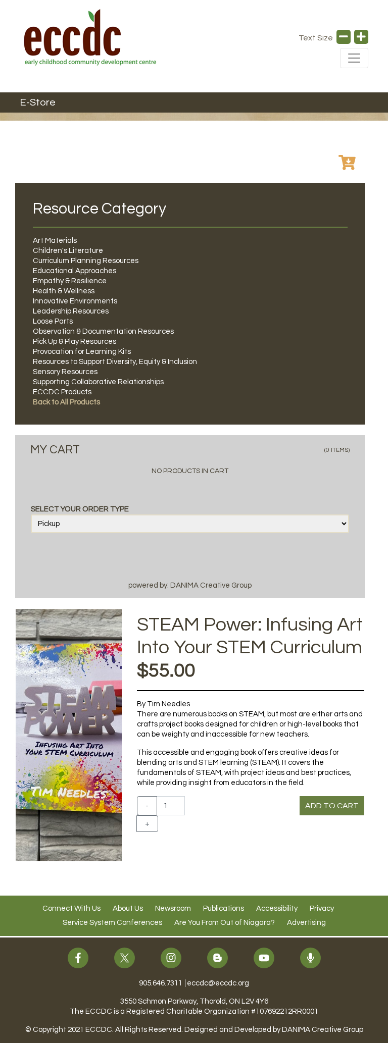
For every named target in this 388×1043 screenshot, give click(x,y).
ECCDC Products (62, 392)
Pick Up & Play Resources (74, 341)
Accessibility (277, 908)
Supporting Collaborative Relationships (98, 382)
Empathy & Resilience (70, 281)
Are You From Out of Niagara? (224, 922)
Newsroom (173, 908)
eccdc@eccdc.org (218, 983)
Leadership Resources (71, 311)
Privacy (322, 908)
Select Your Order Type (80, 509)
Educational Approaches (74, 271)
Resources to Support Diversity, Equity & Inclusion (115, 362)
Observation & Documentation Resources (103, 331)
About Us (128, 908)
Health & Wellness (63, 291)
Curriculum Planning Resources (85, 261)
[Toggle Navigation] (354, 58)
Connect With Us (71, 908)
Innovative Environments (75, 301)
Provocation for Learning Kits (82, 351)
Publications (223, 908)
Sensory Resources (65, 372)
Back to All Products (66, 402)
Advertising (306, 922)
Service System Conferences (112, 922)
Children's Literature (68, 250)
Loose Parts (53, 321)
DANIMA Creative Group (322, 1029)
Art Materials (55, 240)
